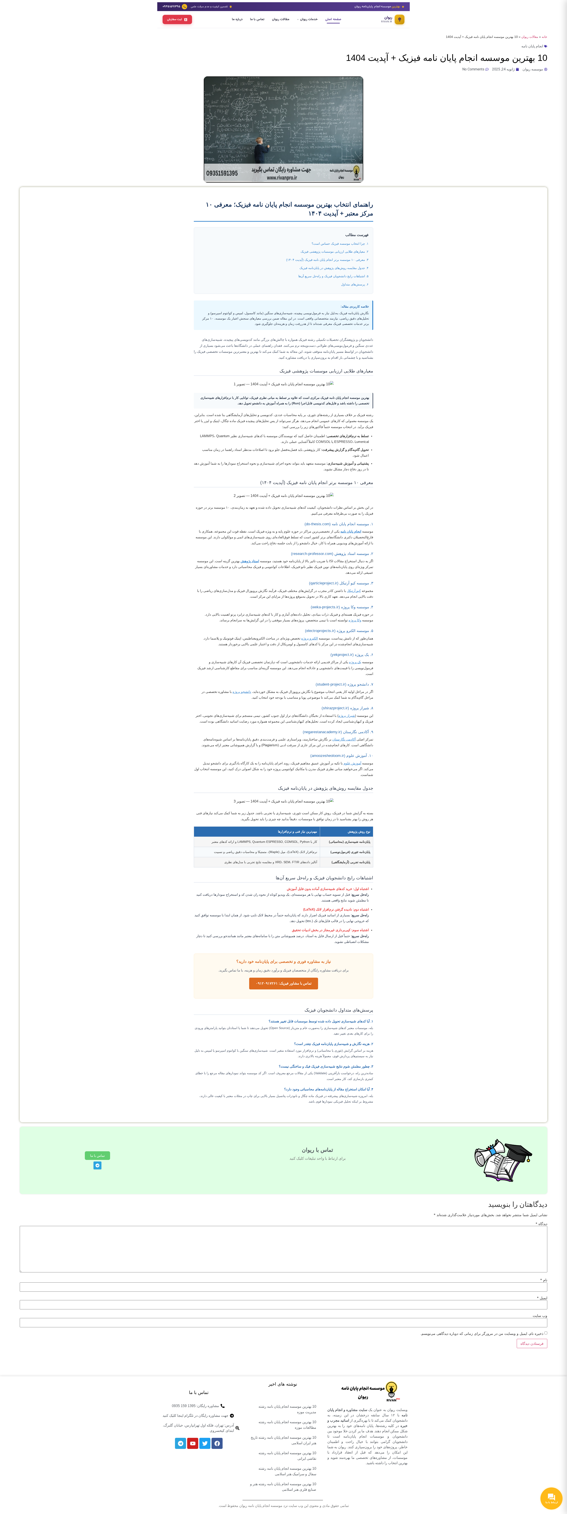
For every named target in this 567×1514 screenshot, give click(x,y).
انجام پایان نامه (532, 46)
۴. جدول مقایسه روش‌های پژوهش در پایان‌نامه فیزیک (334, 268)
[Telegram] (97, 1165)
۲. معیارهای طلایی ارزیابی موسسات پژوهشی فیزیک (335, 251)
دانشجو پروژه (242, 692)
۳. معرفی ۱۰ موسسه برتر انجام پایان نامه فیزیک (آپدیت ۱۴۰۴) (327, 260)
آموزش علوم (352, 763)
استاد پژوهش (250, 561)
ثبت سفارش (174, 19)
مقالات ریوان (280, 19)
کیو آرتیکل (354, 591)
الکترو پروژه (309, 638)
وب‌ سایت (540, 1315)
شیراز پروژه (346, 715)
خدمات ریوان (309, 19)
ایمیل (542, 1298)
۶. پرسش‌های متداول (355, 284)
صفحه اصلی (333, 19)
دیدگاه (541, 1223)
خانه (544, 37)
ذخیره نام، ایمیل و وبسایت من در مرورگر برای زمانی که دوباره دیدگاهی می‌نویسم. (482, 1333)
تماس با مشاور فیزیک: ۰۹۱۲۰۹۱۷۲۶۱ (283, 983)
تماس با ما (257, 19)
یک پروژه (355, 662)
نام (543, 1280)
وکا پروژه (355, 620)
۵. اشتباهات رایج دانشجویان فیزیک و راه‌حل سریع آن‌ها (333, 276)
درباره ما (237, 19)
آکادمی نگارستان (344, 739)
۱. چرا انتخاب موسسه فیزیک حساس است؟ (340, 243)
